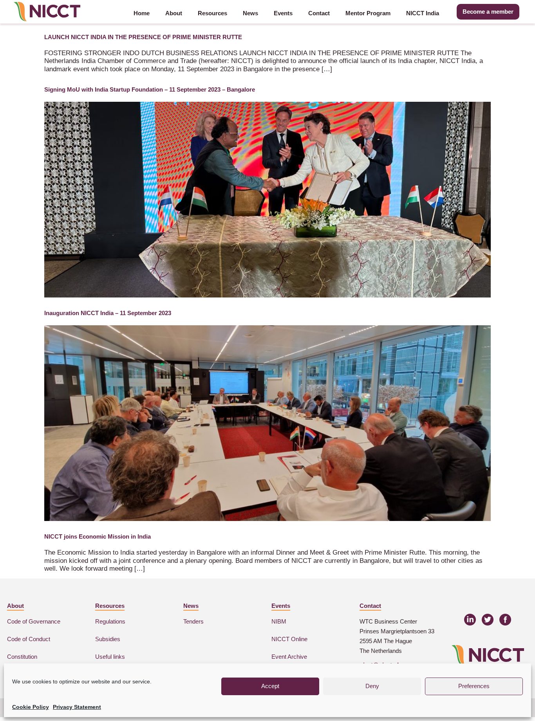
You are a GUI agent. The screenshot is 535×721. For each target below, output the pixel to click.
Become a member (488, 11)
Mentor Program (367, 13)
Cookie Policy (30, 707)
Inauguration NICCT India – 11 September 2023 (107, 313)
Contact (319, 13)
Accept (270, 686)
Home (142, 13)
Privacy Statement (77, 707)
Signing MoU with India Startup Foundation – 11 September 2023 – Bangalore (149, 89)
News (250, 13)
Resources (212, 13)
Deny (372, 686)
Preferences (474, 686)
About (173, 13)
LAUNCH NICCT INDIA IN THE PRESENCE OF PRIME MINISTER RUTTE (143, 37)
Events (283, 13)
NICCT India (422, 13)
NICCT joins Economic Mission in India (97, 536)
